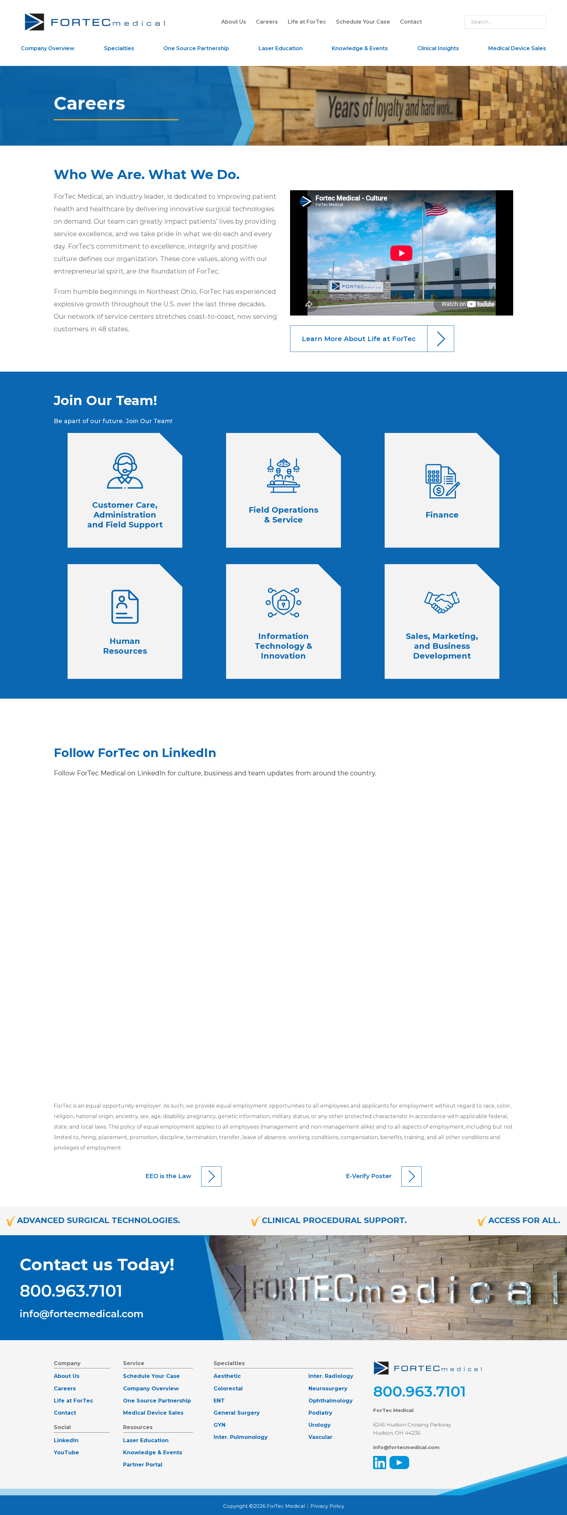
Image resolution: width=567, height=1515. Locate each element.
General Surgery (237, 1413)
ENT (219, 1401)
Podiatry (320, 1413)
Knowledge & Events (360, 48)
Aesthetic (227, 1376)
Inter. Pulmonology (241, 1437)
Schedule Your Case (363, 22)
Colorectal (228, 1388)
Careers (267, 22)
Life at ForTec (307, 22)
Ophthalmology (330, 1401)
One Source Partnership (196, 48)
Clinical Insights (438, 48)
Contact (411, 22)
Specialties (119, 48)
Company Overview (47, 48)
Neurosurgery (327, 1388)
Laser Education (281, 48)
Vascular (320, 1437)
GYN (219, 1425)
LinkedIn (66, 1440)
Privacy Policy (327, 1506)
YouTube (66, 1452)
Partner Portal (142, 1465)
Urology (319, 1425)
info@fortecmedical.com (82, 1314)
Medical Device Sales (517, 48)
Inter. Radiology (330, 1376)
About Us (233, 22)
